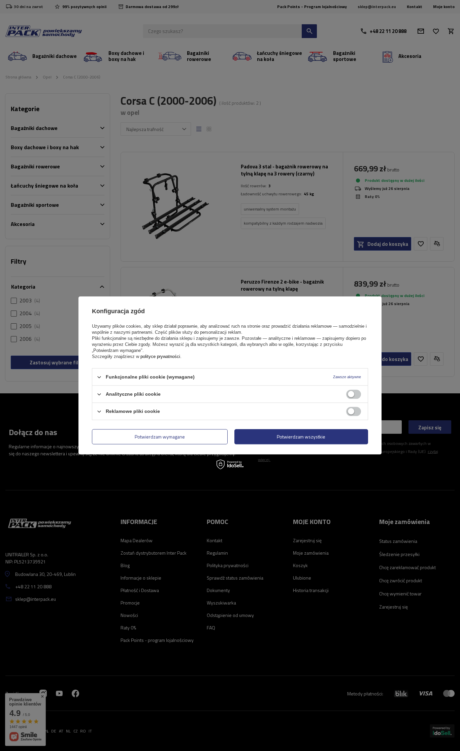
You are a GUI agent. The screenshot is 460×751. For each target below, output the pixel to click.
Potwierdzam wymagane (160, 436)
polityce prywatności (160, 356)
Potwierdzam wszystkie (301, 436)
